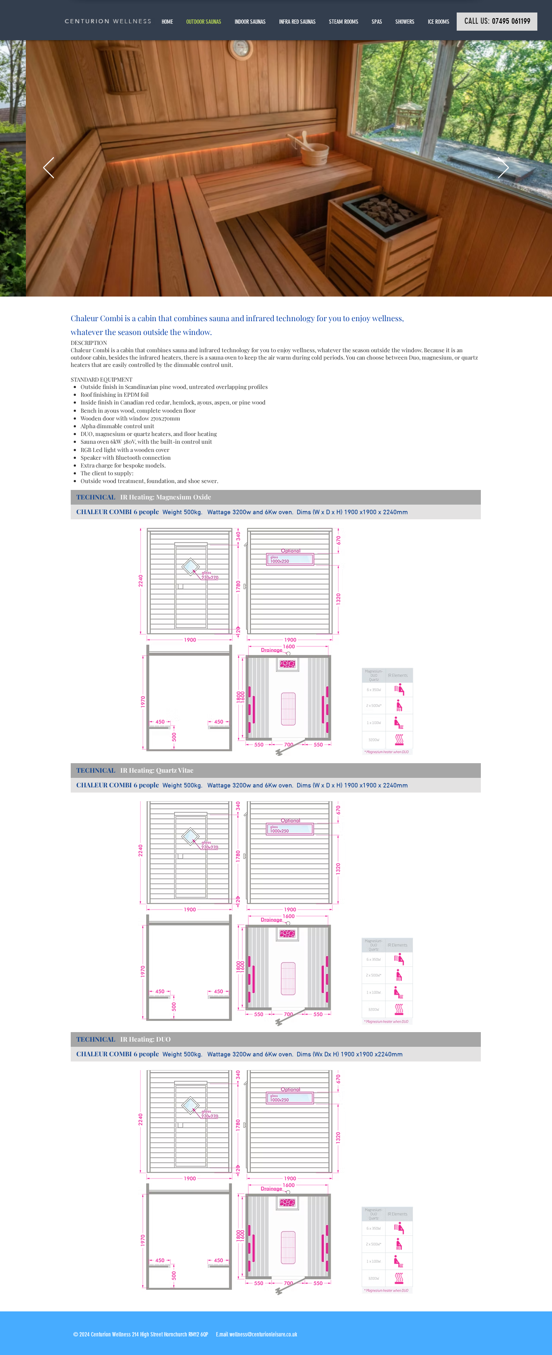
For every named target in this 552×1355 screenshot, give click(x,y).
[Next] (503, 168)
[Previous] (48, 168)
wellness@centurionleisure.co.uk (263, 1334)
